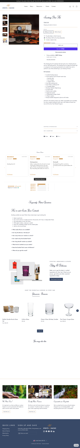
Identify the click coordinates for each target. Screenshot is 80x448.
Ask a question (48, 130)
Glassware (36, 294)
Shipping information (50, 126)
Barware (44, 294)
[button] (47, 43)
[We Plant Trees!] (14, 392)
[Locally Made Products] (40, 392)
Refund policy (5, 433)
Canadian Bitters (51, 86)
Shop (31, 6)
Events (47, 6)
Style (45, 29)
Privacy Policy (5, 435)
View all (40, 331)
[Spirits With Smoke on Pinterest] (51, 431)
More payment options (60, 52)
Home (26, 6)
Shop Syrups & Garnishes (56, 279)
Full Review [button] (10, 174)
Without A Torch (48, 32)
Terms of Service (6, 431)
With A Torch (58, 32)
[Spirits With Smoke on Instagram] (44, 431)
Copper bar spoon (50, 92)
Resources (39, 6)
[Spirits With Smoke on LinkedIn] (53, 431)
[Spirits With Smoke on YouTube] (49, 431)
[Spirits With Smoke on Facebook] (46, 431)
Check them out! (6, 411)
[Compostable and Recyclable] (66, 392)
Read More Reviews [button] (40, 179)
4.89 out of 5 (18, 186)
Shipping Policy (6, 428)
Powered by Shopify (45, 443)
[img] (10, 157)
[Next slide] (75, 167)
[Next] (77, 310)
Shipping (45, 25)
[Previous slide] (5, 167)
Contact (54, 6)
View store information (51, 59)
